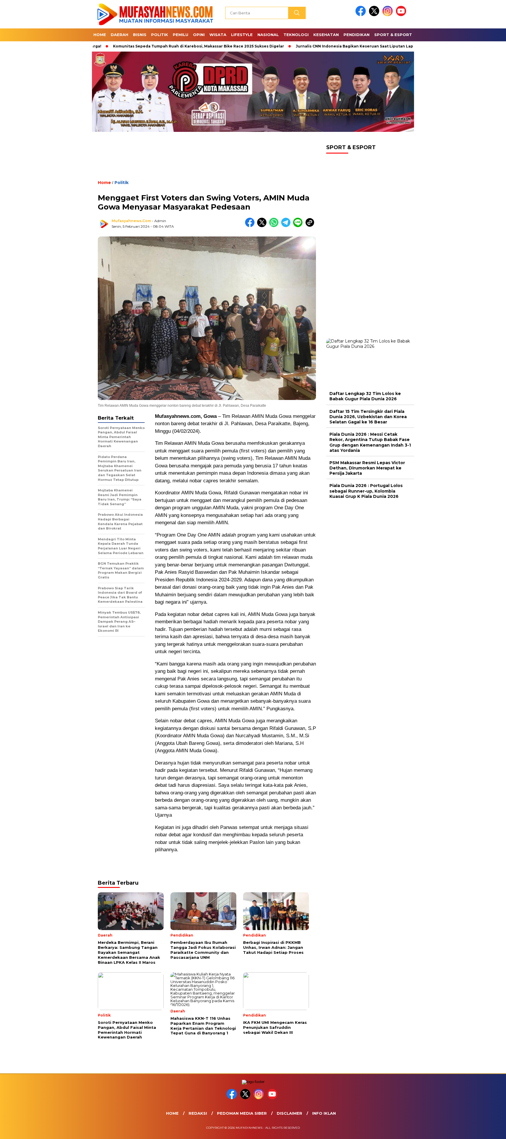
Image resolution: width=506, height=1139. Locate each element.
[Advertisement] (207, 161)
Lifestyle (242, 34)
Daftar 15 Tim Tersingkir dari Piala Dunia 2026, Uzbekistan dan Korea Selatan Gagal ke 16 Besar (368, 417)
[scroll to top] (486, 1130)
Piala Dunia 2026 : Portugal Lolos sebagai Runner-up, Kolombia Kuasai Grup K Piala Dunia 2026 (366, 491)
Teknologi (296, 34)
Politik (159, 34)
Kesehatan (326, 34)
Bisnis (139, 34)
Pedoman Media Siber (242, 1113)
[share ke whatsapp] (275, 226)
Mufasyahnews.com (131, 221)
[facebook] (361, 15)
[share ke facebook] (251, 226)
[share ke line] (299, 226)
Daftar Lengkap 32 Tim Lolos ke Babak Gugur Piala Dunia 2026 (365, 396)
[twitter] (375, 15)
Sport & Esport (393, 34)
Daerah (119, 34)
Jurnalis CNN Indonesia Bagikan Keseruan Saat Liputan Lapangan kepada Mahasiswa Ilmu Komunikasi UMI (364, 46)
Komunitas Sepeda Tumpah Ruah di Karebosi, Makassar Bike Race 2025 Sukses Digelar (162, 46)
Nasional (268, 34)
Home (99, 34)
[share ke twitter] (263, 226)
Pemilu (180, 34)
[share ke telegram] (287, 226)
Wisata (217, 34)
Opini (199, 34)
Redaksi (198, 1113)
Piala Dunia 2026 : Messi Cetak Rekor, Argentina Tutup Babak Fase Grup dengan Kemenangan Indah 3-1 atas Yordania (370, 442)
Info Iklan (324, 1113)
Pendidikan (356, 34)
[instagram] (388, 15)
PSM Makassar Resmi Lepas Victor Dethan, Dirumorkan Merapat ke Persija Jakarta (367, 468)
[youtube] (402, 15)
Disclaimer (289, 1113)
